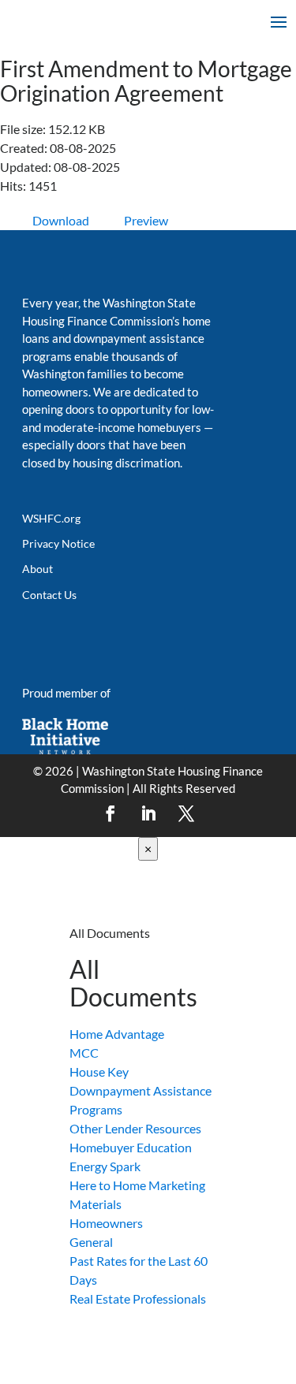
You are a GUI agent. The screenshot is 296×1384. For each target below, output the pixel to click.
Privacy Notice (58, 543)
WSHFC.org (51, 518)
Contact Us (49, 594)
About (37, 568)
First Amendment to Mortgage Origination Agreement (146, 80)
